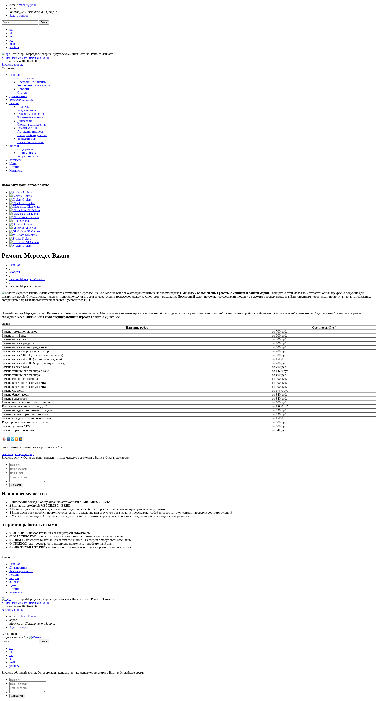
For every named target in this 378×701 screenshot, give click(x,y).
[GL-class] (17, 228)
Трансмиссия (26, 138)
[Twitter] (13, 439)
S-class (26, 238)
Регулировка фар (28, 156)
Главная (14, 74)
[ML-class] (17, 235)
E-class (26, 220)
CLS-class (32, 217)
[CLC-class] (18, 210)
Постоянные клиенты (31, 82)
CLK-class (33, 213)
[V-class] (15, 245)
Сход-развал (25, 149)
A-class (27, 192)
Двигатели (24, 121)
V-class (27, 245)
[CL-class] (16, 203)
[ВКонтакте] (8, 439)
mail (12, 43)
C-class (27, 199)
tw (11, 36)
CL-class (29, 203)
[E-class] (15, 220)
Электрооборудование (32, 135)
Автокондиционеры (30, 131)
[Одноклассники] (17, 439)
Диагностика (18, 96)
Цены (13, 163)
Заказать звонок (12, 64)
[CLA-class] (18, 206)
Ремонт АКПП (27, 128)
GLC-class (33, 231)
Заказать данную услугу (18, 454)
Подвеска (23, 106)
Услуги (14, 145)
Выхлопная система (30, 142)
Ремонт (14, 103)
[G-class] (16, 224)
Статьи (22, 92)
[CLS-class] (17, 217)
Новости (23, 89)
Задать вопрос (18, 15)
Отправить (17, 695)
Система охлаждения (31, 124)
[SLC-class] (17, 242)
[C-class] (15, 199)
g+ (11, 40)
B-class (27, 196)
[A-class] (15, 192)
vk (11, 33)
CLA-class (33, 206)
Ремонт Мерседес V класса (27, 279)
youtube (14, 47)
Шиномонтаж (26, 152)
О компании (25, 78)
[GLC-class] (18, 231)
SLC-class (32, 242)
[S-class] (15, 238)
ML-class (31, 235)
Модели (14, 272)
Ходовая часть (26, 110)
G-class (27, 224)
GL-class (30, 228)
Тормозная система (30, 117)
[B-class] (15, 196)
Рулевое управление (30, 113)
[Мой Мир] (21, 439)
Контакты (16, 170)
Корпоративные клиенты (34, 85)
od (11, 29)
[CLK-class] (18, 213)
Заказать (16, 484)
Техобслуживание (21, 99)
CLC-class (33, 210)
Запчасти (15, 160)
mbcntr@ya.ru (28, 5)
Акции (14, 167)
